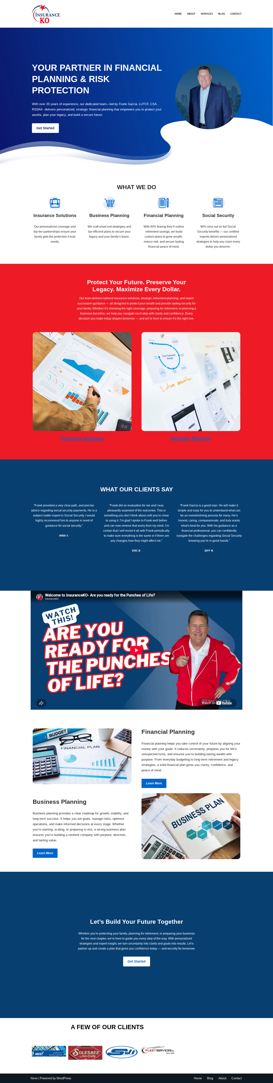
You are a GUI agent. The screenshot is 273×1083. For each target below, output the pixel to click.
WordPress (63, 1078)
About (191, 13)
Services (207, 13)
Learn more (154, 783)
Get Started (45, 128)
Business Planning (191, 438)
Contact (236, 13)
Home (178, 13)
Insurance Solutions (82, 438)
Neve (34, 1078)
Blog (221, 13)
